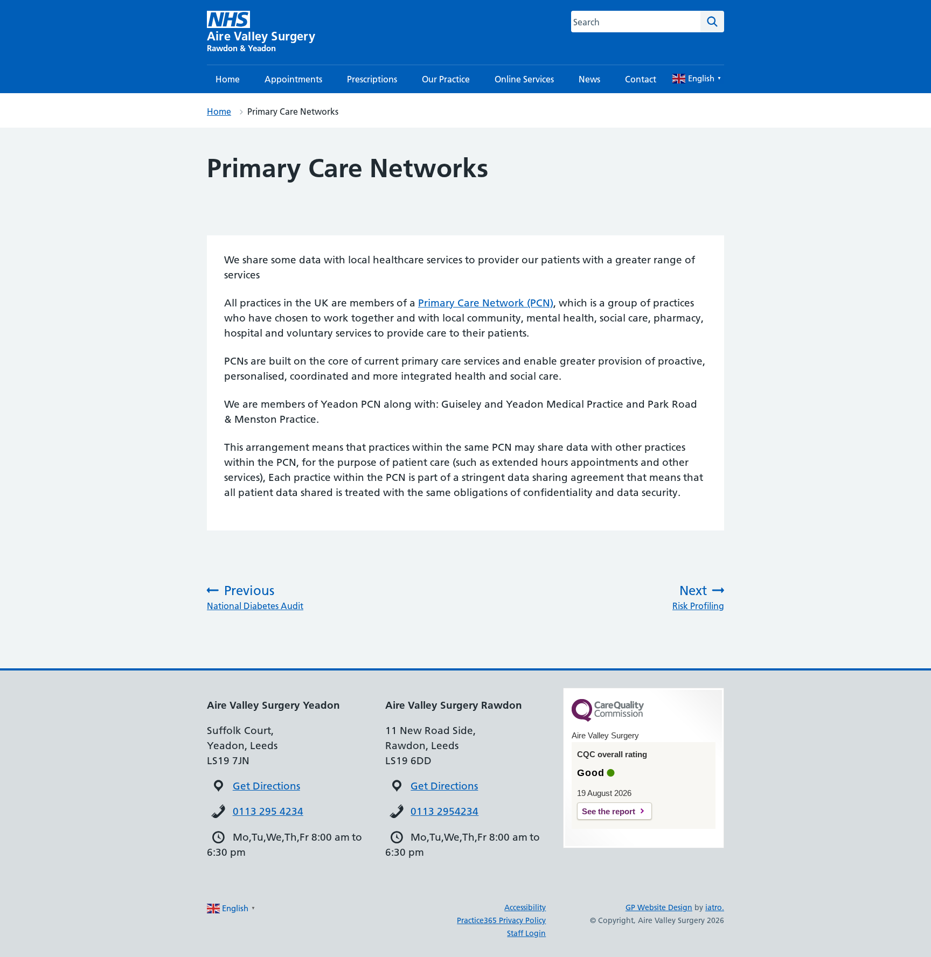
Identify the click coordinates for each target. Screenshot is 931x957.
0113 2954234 (444, 811)
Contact (640, 79)
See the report (608, 811)
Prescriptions (372, 79)
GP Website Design (659, 907)
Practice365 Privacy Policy (501, 920)
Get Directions (266, 786)
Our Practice (446, 79)
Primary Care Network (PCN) (485, 303)
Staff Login (526, 933)
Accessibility (525, 907)
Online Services (524, 79)
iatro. (714, 907)
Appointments (293, 79)
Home (228, 79)
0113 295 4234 (268, 811)
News (589, 79)
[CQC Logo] (608, 719)
